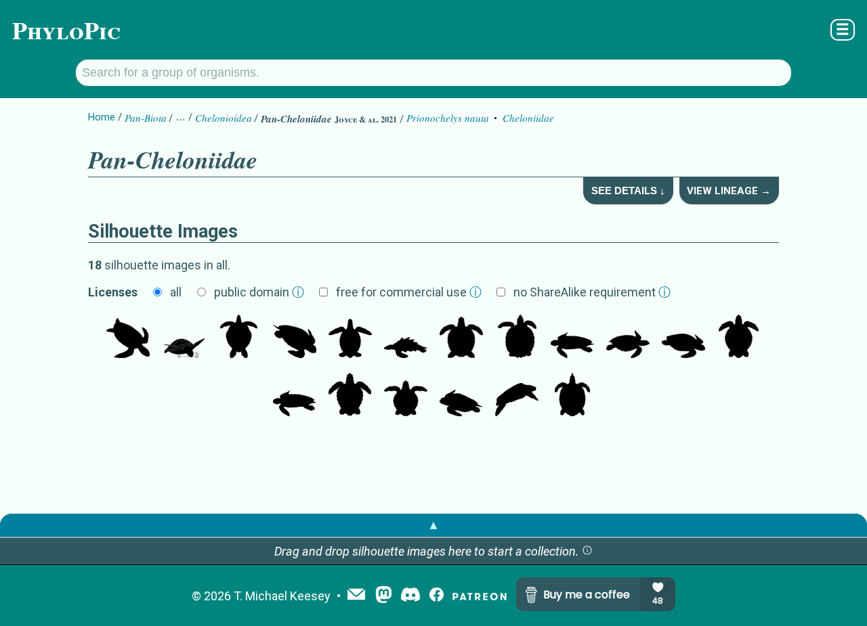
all (176, 292)
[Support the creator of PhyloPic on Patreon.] (479, 596)
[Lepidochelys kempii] (683, 338)
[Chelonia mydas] (128, 338)
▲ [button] (433, 525)
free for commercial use (409, 292)
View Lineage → (729, 191)
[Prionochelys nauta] (405, 338)
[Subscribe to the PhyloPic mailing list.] (356, 595)
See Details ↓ (628, 190)
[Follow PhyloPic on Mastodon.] (383, 596)
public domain (259, 292)
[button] (587, 551)
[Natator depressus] (461, 338)
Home (101, 117)
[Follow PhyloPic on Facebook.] (436, 595)
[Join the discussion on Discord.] (410, 595)
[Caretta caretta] (350, 396)
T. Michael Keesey (282, 596)
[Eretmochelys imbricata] (628, 338)
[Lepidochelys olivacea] (739, 338)
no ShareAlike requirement (592, 292)
